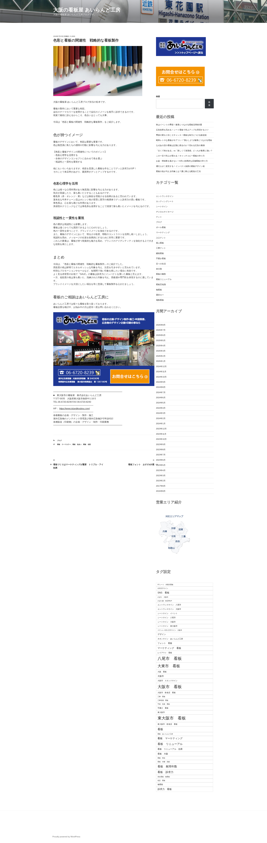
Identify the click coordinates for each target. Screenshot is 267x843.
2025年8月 (160, 325)
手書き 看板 (163, 708)
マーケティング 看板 (169, 648)
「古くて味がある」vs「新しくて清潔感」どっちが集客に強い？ (184, 151)
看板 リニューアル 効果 (170, 749)
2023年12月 (161, 429)
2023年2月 (160, 481)
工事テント (161, 248)
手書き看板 (161, 258)
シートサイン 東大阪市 (167, 626)
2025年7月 (160, 330)
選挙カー (160, 295)
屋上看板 (160, 243)
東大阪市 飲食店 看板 (167, 724)
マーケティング (163, 232)
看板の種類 (161, 274)
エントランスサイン (165, 196)
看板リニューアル (164, 279)
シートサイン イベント (167, 613)
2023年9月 (160, 444)
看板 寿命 (161, 758)
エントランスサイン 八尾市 (169, 605)
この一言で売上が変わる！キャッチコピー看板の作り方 (180, 156)
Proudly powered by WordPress (66, 836)
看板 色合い (77, 444)
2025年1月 (160, 361)
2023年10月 (161, 439)
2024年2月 (160, 418)
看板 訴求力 (165, 772)
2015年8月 (160, 491)
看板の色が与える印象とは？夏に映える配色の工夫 (178, 171)
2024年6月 (160, 397)
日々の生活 (161, 264)
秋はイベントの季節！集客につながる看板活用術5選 (179, 125)
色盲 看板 (161, 780)
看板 (160, 729)
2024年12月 (161, 366)
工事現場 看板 (163, 700)
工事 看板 (161, 696)
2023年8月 (160, 449)
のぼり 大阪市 (163, 597)
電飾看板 (160, 300)
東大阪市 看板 (172, 718)
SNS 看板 (163, 592)
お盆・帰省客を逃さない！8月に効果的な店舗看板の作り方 (182, 161)
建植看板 (160, 253)
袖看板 (159, 290)
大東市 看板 (169, 666)
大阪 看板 (162, 672)
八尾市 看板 (170, 658)
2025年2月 (160, 356)
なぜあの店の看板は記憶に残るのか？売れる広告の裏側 (180, 145)
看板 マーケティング (170, 738)
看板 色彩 (87, 444)
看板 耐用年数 (167, 766)
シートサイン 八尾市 (167, 618)
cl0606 (72, 36)
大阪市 (161, 676)
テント (159, 217)
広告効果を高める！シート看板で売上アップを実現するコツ (182, 130)
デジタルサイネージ (165, 212)
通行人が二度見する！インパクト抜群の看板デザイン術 (180, 166)
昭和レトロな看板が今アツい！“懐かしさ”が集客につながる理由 (184, 140)
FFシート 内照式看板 (165, 584)
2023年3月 (160, 475)
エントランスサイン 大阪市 (169, 609)
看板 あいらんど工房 (165, 734)
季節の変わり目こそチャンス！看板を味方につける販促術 (181, 135)
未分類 (159, 269)
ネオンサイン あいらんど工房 (170, 639)
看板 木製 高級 (164, 762)
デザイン (162, 634)
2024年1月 (160, 423)
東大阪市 (161, 712)
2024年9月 (160, 382)
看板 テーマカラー (64, 444)
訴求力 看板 (165, 789)
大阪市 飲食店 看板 (167, 693)
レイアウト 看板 (165, 653)
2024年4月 (160, 408)
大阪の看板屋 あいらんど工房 (87, 10)
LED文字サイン (163, 588)
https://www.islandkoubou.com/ (74, 408)
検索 (158, 96)
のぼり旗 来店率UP (165, 601)
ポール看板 (161, 227)
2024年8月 (160, 387)
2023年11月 (161, 434)
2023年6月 (160, 460)
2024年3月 (160, 413)
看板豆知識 (161, 284)
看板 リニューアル (170, 743)
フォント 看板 (165, 643)
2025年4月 (160, 345)
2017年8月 (160, 486)
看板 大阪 (163, 754)
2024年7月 (160, 392)
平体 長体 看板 (164, 704)
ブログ (59, 440)
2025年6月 (160, 335)
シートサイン (162, 206)
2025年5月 (160, 340)
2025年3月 (160, 351)
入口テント (161, 238)
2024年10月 (161, 377)
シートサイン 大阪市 (167, 622)
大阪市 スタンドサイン (167, 681)
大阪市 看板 (170, 686)
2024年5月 (160, 403)
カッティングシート (165, 201)
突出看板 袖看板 (164, 777)
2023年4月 (160, 470)
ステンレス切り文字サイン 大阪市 (170, 630)
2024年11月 (161, 371)
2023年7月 (160, 455)
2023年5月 (160, 465)
